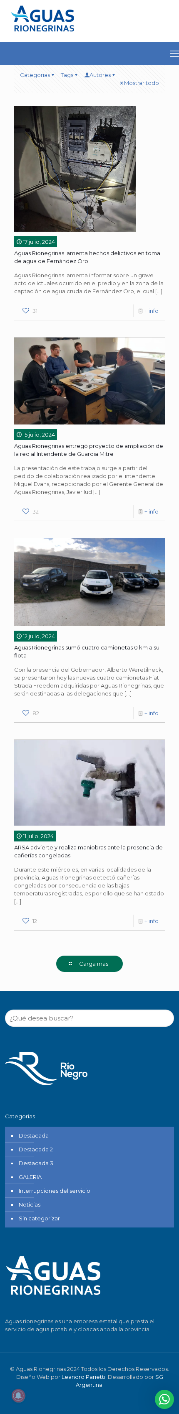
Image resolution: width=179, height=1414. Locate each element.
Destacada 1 (35, 1135)
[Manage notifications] (18, 1395)
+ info (151, 310)
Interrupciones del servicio (54, 1190)
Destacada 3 (36, 1163)
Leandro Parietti (83, 1376)
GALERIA (30, 1177)
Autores (100, 75)
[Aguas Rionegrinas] (43, 34)
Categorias (35, 75)
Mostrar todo (141, 82)
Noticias (29, 1204)
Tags (67, 75)
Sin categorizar (39, 1218)
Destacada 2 (36, 1149)
